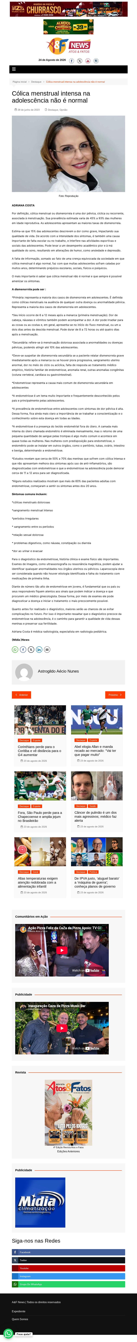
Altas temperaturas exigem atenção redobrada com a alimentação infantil (38, 882)
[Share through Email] (47, 649)
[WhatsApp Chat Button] (8, 1334)
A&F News (18, 1302)
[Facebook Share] (23, 649)
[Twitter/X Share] (31, 649)
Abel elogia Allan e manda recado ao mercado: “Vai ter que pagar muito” (95, 750)
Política (93, 872)
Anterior (23, 694)
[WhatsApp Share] (15, 649)
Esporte (36, 740)
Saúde (93, 806)
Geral (35, 872)
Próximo (113, 694)
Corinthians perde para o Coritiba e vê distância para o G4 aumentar (39, 751)
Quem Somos (20, 1319)
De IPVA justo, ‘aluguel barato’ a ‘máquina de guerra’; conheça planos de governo (97, 882)
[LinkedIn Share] (39, 649)
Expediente (18, 1311)
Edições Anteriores (68, 1151)
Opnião (63, 109)
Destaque (53, 109)
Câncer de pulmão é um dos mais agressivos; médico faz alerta (96, 816)
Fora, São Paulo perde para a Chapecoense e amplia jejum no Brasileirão (40, 817)
